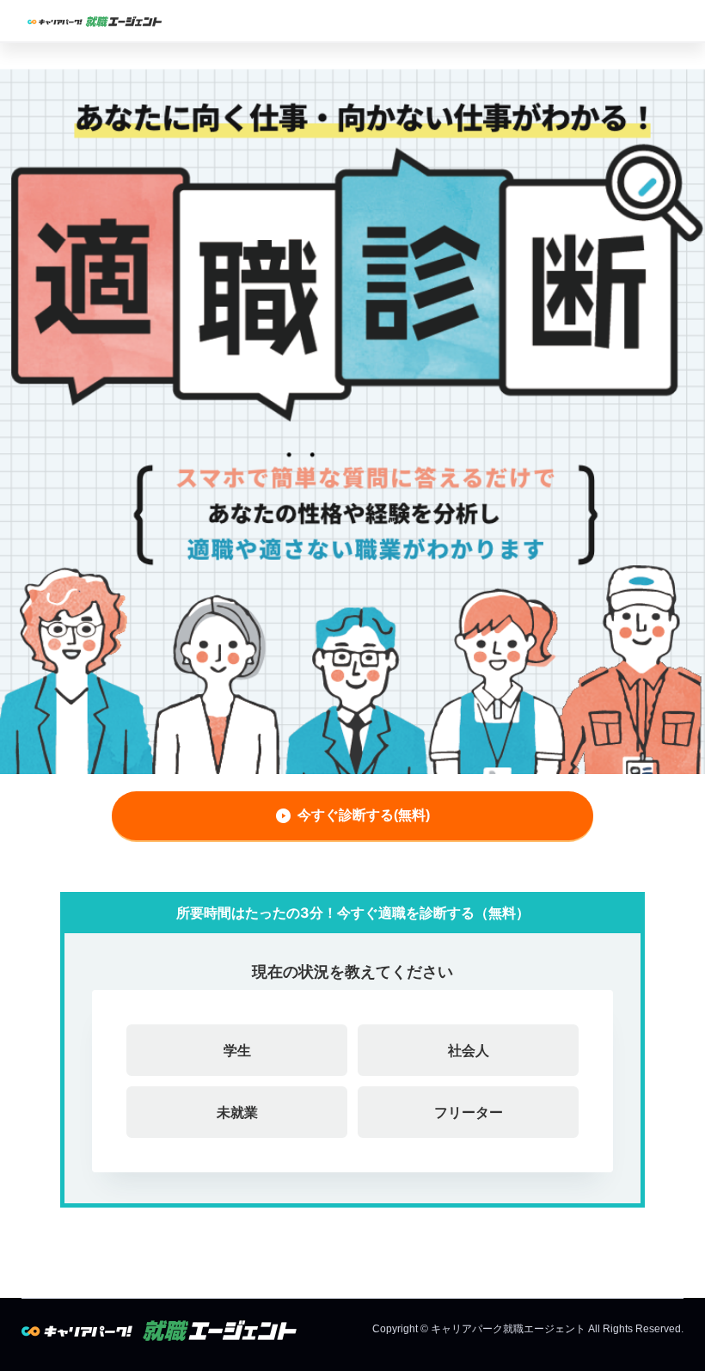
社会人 (468, 1050)
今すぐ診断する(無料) (363, 815)
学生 (237, 1050)
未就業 (237, 1112)
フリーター (468, 1112)
